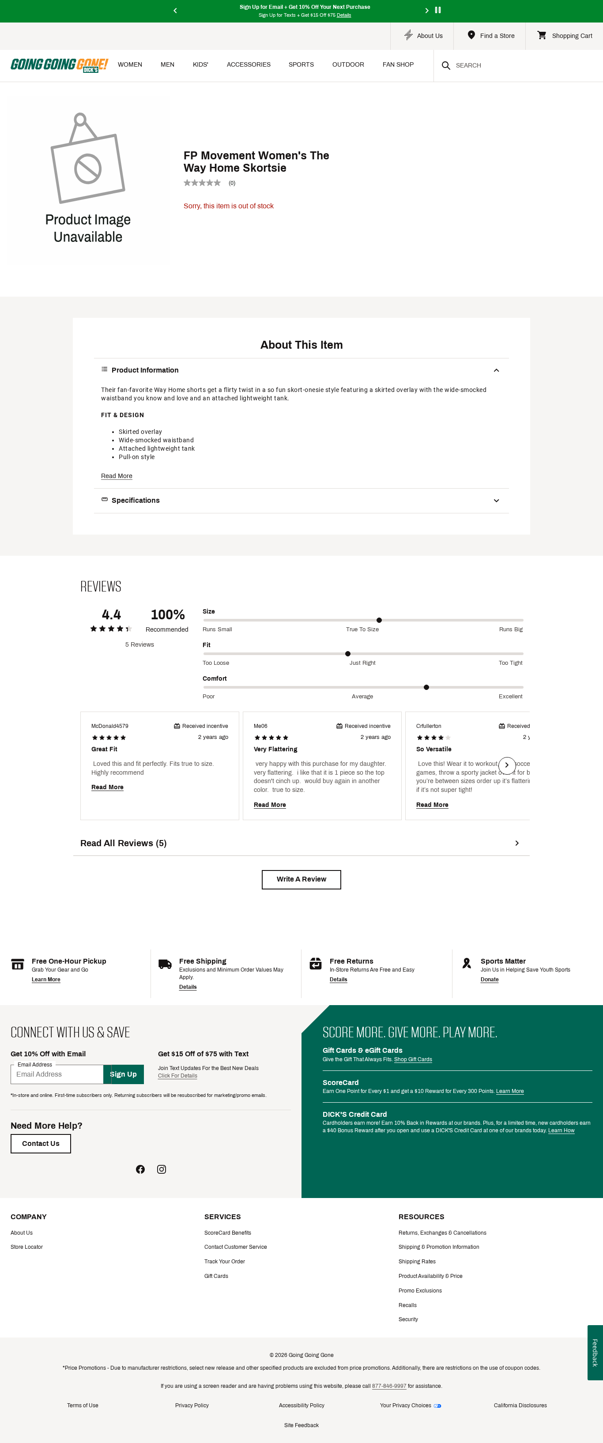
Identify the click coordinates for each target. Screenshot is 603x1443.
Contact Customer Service (235, 1247)
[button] (301, 879)
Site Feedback (301, 1425)
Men (167, 64)
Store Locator (27, 1247)
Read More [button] (116, 476)
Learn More (46, 979)
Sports (301, 64)
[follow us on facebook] (140, 1170)
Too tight (511, 663)
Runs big (511, 629)
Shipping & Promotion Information (439, 1247)
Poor (209, 696)
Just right (363, 663)
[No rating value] (206, 182)
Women (130, 64)
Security (408, 1319)
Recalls (408, 1305)
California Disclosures (520, 1405)
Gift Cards (216, 1276)
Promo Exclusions (420, 1291)
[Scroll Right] (507, 766)
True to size (362, 629)
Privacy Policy (192, 1405)
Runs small (217, 629)
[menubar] (271, 65)
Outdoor (348, 64)
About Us (22, 1233)
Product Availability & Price (431, 1276)
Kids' (200, 64)
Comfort (215, 678)
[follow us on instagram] (161, 1170)
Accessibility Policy (301, 1405)
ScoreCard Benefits (227, 1233)
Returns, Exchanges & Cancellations (442, 1233)
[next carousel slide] (427, 11)
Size (209, 611)
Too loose (216, 663)
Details (188, 987)
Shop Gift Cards (413, 1059)
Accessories (249, 64)
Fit (207, 645)
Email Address (35, 1064)
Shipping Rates (417, 1261)
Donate (490, 979)
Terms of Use (82, 1405)
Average (362, 696)
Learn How (561, 1130)
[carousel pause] (438, 10)
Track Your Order (224, 1261)
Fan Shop (398, 64)
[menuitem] (130, 65)
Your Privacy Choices (405, 1405)
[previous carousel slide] (175, 11)
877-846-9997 (389, 1386)
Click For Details (177, 1076)
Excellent (511, 696)
